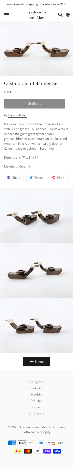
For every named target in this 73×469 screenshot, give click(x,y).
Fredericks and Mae (36, 15)
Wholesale (36, 413)
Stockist (36, 394)
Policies (37, 400)
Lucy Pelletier (17, 115)
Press (36, 407)
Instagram (37, 381)
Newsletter (36, 388)
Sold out (34, 103)
